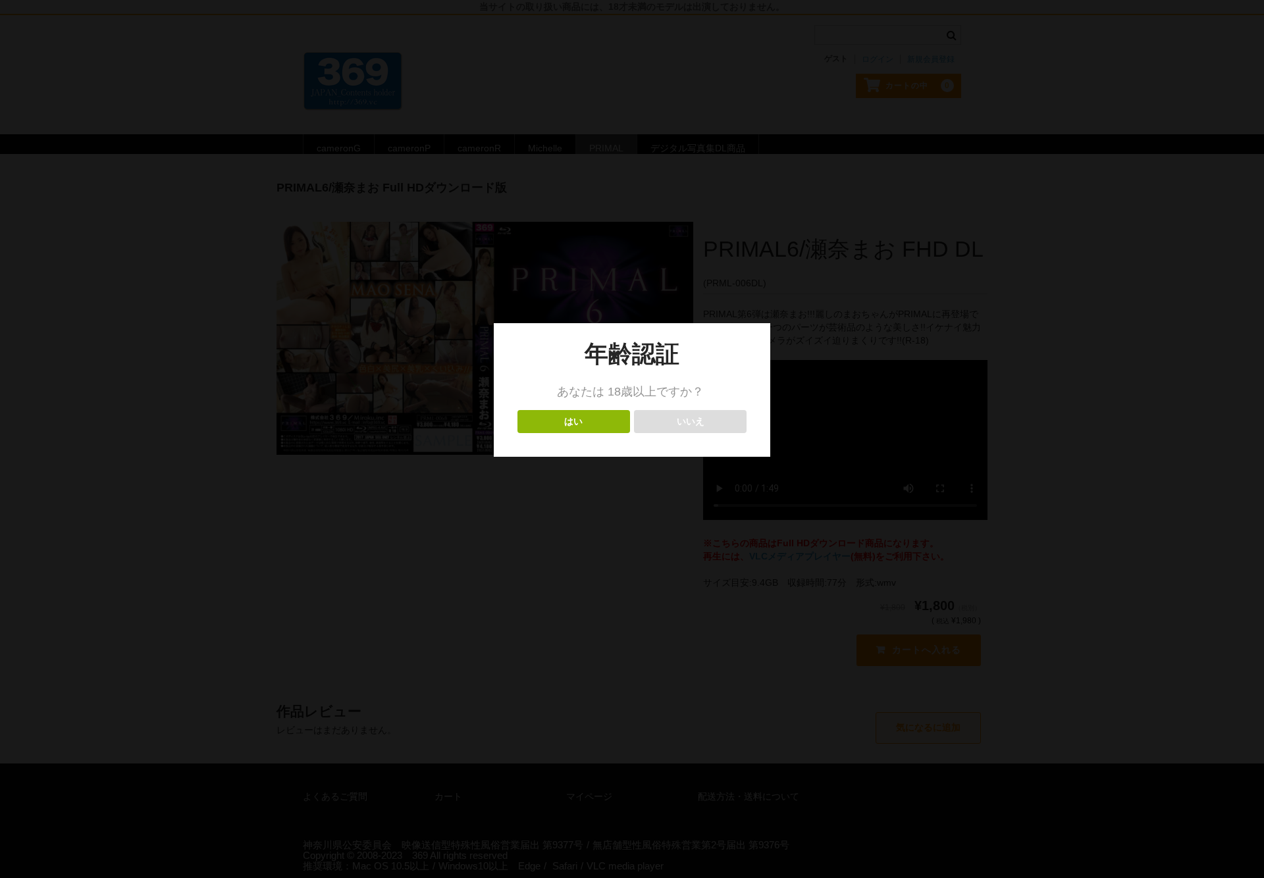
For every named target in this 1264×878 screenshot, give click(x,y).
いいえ (690, 421)
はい (573, 421)
